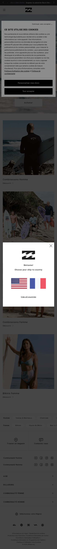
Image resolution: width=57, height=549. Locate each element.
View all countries (28, 297)
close (51, 245)
